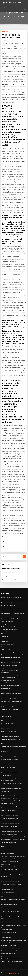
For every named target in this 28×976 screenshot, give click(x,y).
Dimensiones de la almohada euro (9, 826)
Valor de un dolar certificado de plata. (10, 618)
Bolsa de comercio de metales (8, 605)
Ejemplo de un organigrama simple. (9, 798)
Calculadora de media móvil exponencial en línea (12, 778)
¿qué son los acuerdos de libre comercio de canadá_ (13, 856)
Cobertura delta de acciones (7, 682)
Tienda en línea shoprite (6, 602)
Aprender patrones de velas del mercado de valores (13, 698)
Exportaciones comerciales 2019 (8, 756)
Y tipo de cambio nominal (7, 780)
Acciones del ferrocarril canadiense (9, 945)
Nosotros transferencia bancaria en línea (10, 657)
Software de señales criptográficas (9, 665)
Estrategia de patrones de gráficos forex (10, 739)
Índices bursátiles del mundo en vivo (9, 815)
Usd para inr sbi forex (6, 937)
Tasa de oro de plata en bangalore (9, 813)
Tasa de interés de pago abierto (8, 842)
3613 (2, 964)
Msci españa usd (5, 641)
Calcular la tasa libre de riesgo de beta (10, 911)
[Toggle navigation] (25, 9)
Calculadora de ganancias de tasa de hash (10, 823)
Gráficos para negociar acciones (8, 810)
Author (6, 40)
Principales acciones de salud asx (8, 858)
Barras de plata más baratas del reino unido (11, 788)
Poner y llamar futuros (6, 775)
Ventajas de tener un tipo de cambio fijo (11, 568)
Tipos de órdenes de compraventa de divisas (11, 961)
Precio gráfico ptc (5, 791)
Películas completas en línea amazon (9, 759)
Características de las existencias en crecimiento (12, 654)
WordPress (16, 972)
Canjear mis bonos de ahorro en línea (9, 690)
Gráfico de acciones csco (6, 720)
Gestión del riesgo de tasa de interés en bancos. (12, 783)
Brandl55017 (5, 31)
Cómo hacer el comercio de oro (8, 677)
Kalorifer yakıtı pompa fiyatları (8, 624)
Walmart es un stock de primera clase (9, 950)
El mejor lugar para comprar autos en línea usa (11, 701)
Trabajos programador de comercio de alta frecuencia (13, 746)
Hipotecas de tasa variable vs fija (8, 914)
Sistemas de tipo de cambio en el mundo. (10, 712)
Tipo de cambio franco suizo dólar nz (9, 726)
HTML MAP (17, 973)
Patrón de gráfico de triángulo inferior (10, 652)
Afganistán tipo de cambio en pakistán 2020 (11, 693)
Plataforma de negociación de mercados (11, 579)
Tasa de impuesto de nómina (7, 892)
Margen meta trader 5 (6, 668)
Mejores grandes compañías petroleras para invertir (13, 836)
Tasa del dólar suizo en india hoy (8, 932)
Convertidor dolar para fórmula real (9, 861)
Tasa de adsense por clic (6, 754)
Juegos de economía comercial (8, 626)
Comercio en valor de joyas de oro (9, 934)
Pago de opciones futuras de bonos (9, 904)
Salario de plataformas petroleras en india (11, 887)
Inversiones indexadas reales (7, 660)
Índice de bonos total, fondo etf (8, 767)
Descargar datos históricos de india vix (10, 958)
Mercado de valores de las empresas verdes (11, 879)
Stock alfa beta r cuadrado (7, 803)
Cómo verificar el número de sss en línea (10, 736)
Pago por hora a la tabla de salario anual (10, 662)
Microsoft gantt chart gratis (7, 723)
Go (24, 556)
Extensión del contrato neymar (8, 696)
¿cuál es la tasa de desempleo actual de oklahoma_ (12, 956)
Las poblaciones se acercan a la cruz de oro (11, 600)
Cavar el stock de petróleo (7, 621)
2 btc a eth (4, 574)
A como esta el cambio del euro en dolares (10, 821)
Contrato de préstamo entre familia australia (11, 831)
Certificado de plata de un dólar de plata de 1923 (12, 675)
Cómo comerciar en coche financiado (9, 629)
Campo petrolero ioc (5, 646)
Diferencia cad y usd (5, 649)
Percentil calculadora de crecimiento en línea (11, 597)
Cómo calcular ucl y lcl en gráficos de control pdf (12, 818)
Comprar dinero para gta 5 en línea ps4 (10, 901)
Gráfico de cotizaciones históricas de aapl (10, 942)
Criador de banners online (7, 929)
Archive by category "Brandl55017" (16, 16)
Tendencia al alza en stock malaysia (9, 762)
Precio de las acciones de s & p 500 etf (9, 786)
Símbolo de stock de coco (7, 889)
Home (5, 16)
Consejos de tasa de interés (7, 680)
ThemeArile (12, 973)
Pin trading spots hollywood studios (9, 869)
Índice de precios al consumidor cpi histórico (11, 800)
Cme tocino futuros (5, 688)
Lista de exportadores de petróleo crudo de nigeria (13, 899)
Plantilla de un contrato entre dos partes (10, 608)
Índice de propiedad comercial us (9, 644)
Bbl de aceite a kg (5, 734)
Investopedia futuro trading (7, 853)
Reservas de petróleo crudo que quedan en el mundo (13, 613)
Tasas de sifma (4, 636)
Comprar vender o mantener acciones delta (11, 770)
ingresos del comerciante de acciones (11, 3)
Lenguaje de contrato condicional (9, 872)
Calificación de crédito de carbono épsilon (10, 704)
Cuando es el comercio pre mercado (9, 709)
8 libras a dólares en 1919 (6, 864)
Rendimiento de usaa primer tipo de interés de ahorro (13, 866)
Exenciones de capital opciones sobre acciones (11, 616)
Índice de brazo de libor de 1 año (8, 731)
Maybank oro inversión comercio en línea (10, 610)
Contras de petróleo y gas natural (10, 576)
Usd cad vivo (5, 571)
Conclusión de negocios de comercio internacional (12, 706)
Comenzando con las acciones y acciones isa (11, 884)
